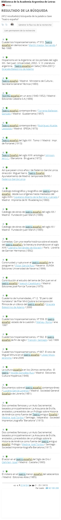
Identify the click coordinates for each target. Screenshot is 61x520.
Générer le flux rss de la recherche (35, 24)
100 (53, 488)
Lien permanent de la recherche (19, 30)
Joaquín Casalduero (30, 283)
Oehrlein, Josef (9, 462)
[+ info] (3, 39)
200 (57, 488)
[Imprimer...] (12, 24)
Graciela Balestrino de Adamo (18, 69)
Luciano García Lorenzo (16, 390)
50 (50, 488)
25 (47, 488)
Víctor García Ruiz (24, 265)
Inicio (8, 5)
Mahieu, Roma (44, 322)
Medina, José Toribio (13, 417)
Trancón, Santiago (37, 340)
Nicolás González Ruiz (22, 372)
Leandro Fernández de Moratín (25, 247)
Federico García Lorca (13, 179)
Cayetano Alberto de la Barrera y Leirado (36, 197)
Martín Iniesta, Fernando (42, 45)
